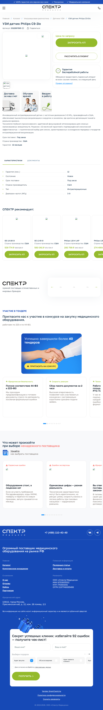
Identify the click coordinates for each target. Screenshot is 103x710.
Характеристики (13, 160)
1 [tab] (45, 423)
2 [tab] (49, 423)
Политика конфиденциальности (52, 695)
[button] (4, 8)
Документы (33, 160)
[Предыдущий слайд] (52, 287)
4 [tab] (52, 423)
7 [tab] (58, 423)
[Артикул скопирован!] (23, 28)
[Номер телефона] (99, 8)
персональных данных (43, 667)
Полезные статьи (61, 565)
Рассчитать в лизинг (76, 56)
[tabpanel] (23, 397)
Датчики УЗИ (58, 18)
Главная (6, 18)
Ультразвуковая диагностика (36, 18)
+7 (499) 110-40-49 (56, 532)
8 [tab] (59, 423)
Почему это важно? (64, 83)
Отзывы (6, 583)
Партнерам (8, 590)
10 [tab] (61, 514)
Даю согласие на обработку (33, 667)
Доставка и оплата (62, 568)
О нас (5, 580)
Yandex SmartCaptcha (51, 691)
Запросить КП (76, 42)
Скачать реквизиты (51, 699)
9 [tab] (59, 514)
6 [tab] (56, 423)
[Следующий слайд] (96, 287)
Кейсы (6, 587)
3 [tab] (51, 423)
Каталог (16, 18)
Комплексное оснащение (15, 568)
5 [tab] (54, 423)
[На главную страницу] (14, 532)
